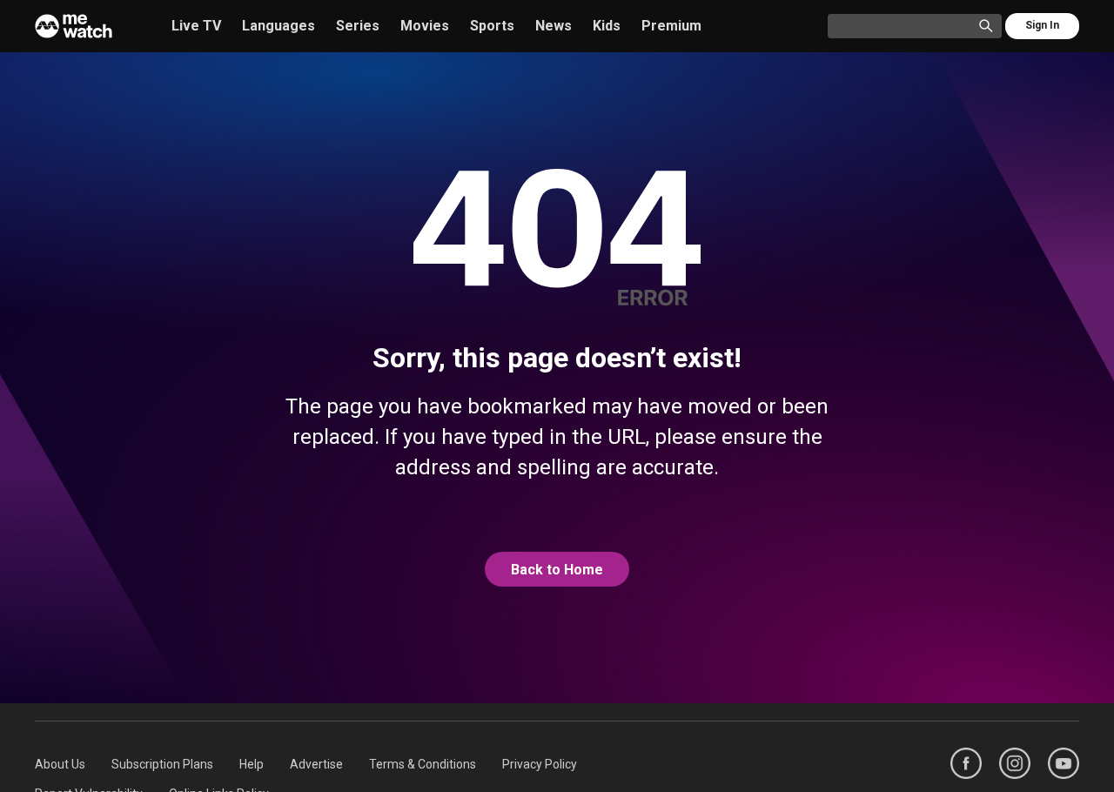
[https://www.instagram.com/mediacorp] (1014, 763)
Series (357, 25)
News (553, 25)
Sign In (1042, 25)
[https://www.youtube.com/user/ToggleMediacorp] (1063, 763)
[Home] (73, 26)
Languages (278, 25)
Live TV (196, 25)
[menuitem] (60, 764)
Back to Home (557, 569)
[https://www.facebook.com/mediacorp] (966, 763)
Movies (424, 25)
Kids (607, 25)
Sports (492, 25)
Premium (671, 25)
